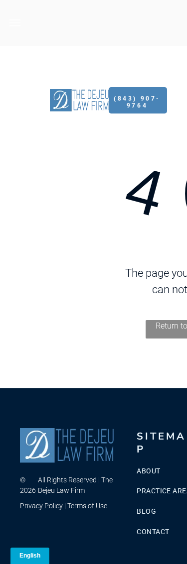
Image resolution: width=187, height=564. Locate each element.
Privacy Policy (41, 506)
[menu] (15, 23)
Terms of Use (87, 506)
